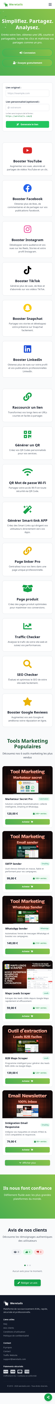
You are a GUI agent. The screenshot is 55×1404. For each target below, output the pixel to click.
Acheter (26, 821)
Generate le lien (29, 124)
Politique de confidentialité (16, 1335)
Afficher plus (29, 1162)
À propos (7, 1347)
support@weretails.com (14, 1359)
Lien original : (13, 87)
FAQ (5, 1324)
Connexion (29, 52)
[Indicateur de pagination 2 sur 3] (27, 1265)
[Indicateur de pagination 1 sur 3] (25, 1265)
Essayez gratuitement (30, 62)
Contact (7, 1351)
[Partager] (48, 1397)
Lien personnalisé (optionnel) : (23, 101)
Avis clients (8, 1328)
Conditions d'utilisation (14, 1331)
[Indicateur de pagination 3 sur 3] (30, 1265)
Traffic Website (10, 1355)
